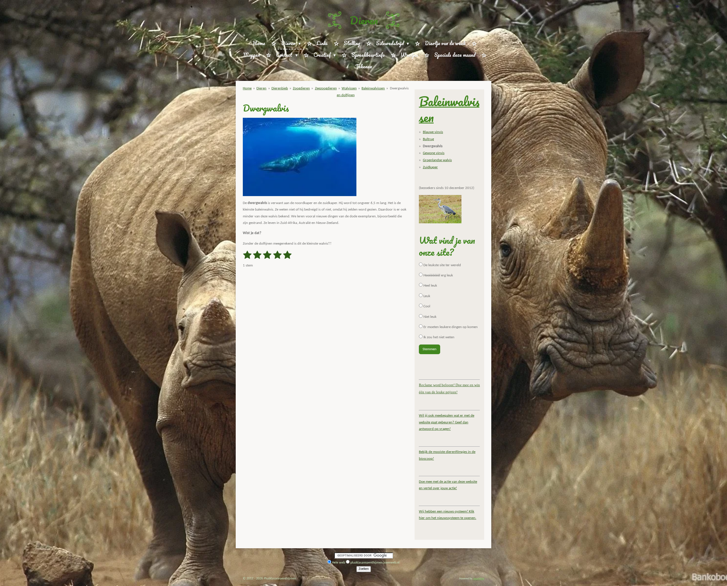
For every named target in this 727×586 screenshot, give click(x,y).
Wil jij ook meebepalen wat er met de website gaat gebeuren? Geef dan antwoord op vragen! (446, 422)
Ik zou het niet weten (438, 337)
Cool (426, 306)
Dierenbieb (279, 88)
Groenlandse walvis (437, 160)
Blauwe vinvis (433, 132)
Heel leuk (430, 285)
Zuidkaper (430, 167)
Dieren (364, 20)
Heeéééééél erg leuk (438, 275)
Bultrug (428, 139)
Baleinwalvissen (373, 88)
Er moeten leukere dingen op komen (450, 327)
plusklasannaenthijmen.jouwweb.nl (375, 562)
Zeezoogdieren (326, 88)
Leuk (426, 296)
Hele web (338, 562)
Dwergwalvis (399, 88)
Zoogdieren (301, 88)
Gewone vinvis (433, 153)
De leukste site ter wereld (442, 265)
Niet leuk (429, 317)
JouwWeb (478, 578)
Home (247, 88)
